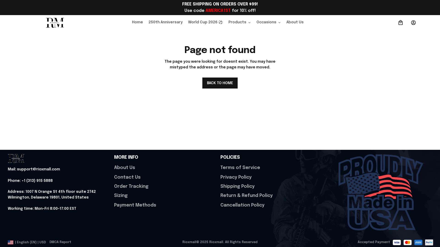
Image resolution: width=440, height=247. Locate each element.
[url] (34, 169)
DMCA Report (60, 242)
